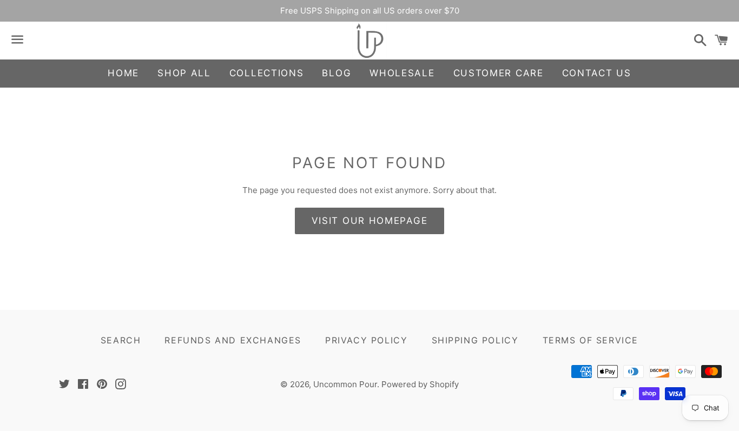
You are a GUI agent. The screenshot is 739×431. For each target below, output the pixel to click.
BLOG (336, 73)
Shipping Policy (475, 340)
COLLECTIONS (266, 73)
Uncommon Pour (345, 384)
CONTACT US (596, 73)
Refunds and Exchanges (232, 340)
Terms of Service (591, 340)
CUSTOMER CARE (498, 73)
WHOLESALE (402, 73)
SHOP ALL (184, 73)
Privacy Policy (366, 340)
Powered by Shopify (420, 384)
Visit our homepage (370, 220)
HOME (123, 73)
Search (121, 340)
